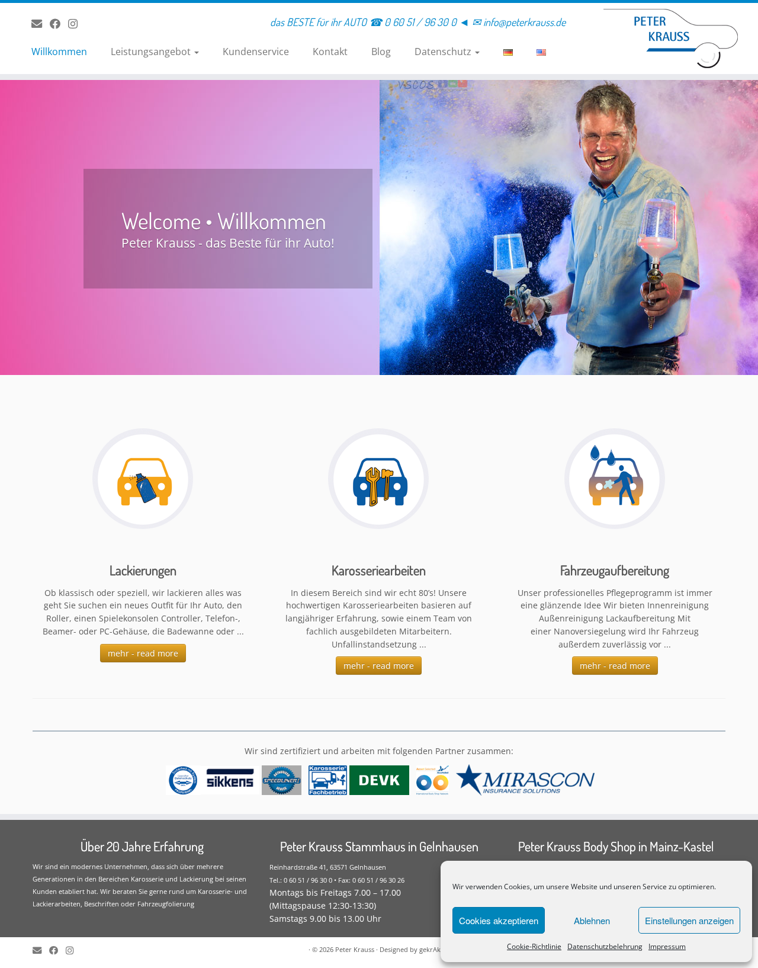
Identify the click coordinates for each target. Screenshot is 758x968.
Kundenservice (256, 51)
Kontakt (330, 51)
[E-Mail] (40, 24)
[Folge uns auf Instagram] (76, 24)
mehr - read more (143, 653)
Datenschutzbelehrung (605, 946)
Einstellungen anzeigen (689, 920)
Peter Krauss (354, 949)
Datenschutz (444, 51)
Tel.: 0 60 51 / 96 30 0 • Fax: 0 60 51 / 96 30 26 (336, 880)
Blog (381, 51)
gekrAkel (432, 949)
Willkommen (59, 51)
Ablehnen (592, 920)
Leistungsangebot (152, 51)
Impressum (667, 946)
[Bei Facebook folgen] (59, 24)
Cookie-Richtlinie (534, 946)
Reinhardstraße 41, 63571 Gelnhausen (327, 867)
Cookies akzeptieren (498, 920)
